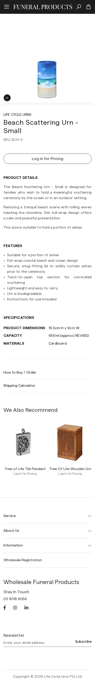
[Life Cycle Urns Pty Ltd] (42, 6)
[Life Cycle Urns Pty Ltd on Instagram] (15, 608)
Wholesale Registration (22, 560)
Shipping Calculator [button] (19, 385)
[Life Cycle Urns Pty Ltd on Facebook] (4, 608)
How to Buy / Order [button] (19, 372)
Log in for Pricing (47, 159)
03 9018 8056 (15, 599)
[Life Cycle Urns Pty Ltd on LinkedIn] (26, 608)
